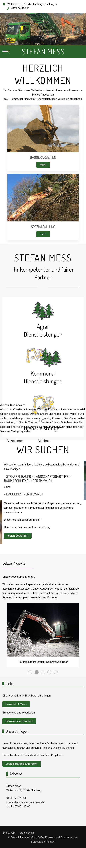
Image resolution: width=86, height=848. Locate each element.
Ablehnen (44, 440)
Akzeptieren (15, 440)
